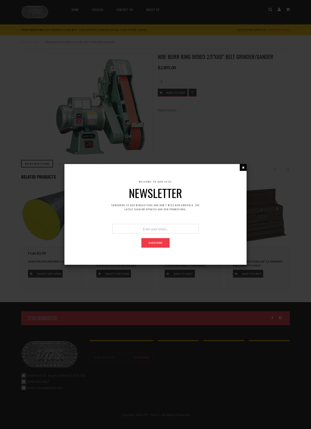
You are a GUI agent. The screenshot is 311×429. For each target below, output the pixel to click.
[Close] (243, 167)
